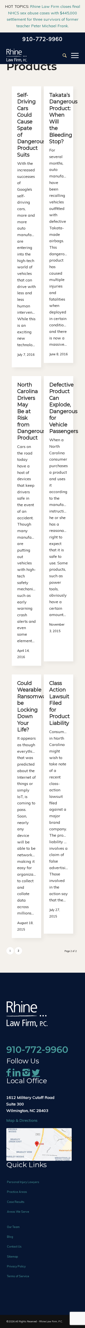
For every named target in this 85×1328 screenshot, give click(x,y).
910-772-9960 (42, 39)
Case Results (15, 1202)
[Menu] (73, 55)
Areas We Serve (18, 1211)
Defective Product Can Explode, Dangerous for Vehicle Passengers (63, 407)
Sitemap (12, 1256)
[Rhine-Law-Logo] (35, 55)
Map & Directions (21, 1120)
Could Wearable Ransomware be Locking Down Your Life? (34, 706)
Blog (10, 1236)
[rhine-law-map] (39, 1144)
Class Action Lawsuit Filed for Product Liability (59, 703)
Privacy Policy (16, 1266)
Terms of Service (18, 1276)
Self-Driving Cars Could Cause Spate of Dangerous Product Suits (31, 125)
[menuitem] (62, 55)
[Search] (62, 55)
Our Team (13, 1227)
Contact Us (14, 1246)
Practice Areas (17, 1191)
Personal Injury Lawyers (23, 1182)
